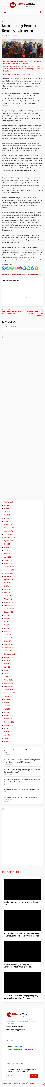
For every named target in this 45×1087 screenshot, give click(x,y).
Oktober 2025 (8, 534)
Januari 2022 (8, 680)
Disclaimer (29, 1049)
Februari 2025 (8, 560)
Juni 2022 (7, 664)
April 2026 (7, 515)
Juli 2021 (7, 699)
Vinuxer (33, 1083)
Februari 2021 (8, 715)
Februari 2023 (8, 638)
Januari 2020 (8, 741)
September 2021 (9, 693)
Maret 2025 (8, 557)
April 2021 (7, 709)
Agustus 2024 (8, 579)
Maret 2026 (8, 518)
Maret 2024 (8, 596)
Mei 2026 (7, 512)
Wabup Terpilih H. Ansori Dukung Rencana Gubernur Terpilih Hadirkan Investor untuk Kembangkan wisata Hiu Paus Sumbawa (23, 69)
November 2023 (9, 609)
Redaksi (9, 1046)
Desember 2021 (9, 683)
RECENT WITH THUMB (10, 872)
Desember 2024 (9, 567)
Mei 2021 (7, 706)
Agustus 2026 (8, 502)
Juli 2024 (7, 583)
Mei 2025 (7, 550)
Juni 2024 (7, 586)
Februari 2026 (8, 521)
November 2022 (9, 647)
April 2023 (7, 631)
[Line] (28, 268)
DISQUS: (22, 326)
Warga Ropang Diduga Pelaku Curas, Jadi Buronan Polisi (35, 313)
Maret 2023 (8, 635)
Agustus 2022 (8, 657)
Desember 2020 (9, 722)
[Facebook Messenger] (24, 268)
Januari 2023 (8, 641)
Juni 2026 (7, 508)
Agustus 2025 (8, 541)
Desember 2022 (9, 644)
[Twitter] (8, 268)
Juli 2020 (7, 728)
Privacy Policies (12, 1053)
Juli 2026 (7, 505)
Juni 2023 (7, 625)
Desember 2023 (9, 605)
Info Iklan (18, 1046)
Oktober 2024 (8, 573)
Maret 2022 (8, 673)
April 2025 (7, 554)
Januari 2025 (8, 563)
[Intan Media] (22, 7)
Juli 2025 (7, 544)
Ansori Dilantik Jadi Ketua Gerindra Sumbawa (19, 74)
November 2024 (9, 570)
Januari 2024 (8, 602)
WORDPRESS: (14, 326)
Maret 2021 (8, 712)
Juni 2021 (7, 702)
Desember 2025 (9, 528)
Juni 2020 (7, 732)
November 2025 (9, 531)
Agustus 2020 (8, 725)
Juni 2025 (7, 547)
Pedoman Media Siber (14, 1049)
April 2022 (7, 670)
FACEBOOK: (6, 326)
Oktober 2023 (8, 612)
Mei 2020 (7, 735)
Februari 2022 (8, 677)
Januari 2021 (8, 719)
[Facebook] (4, 268)
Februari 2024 (8, 599)
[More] (36, 268)
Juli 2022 (7, 660)
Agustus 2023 (8, 618)
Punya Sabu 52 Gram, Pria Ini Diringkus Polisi (11, 312)
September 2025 (9, 537)
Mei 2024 (7, 589)
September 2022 (9, 654)
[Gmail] (16, 268)
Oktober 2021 (8, 690)
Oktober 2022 (8, 651)
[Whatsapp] (12, 268)
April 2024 (7, 592)
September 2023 (9, 615)
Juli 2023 (7, 622)
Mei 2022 (7, 667)
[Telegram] (32, 268)
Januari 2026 (8, 524)
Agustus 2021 (8, 696)
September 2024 (9, 576)
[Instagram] (20, 268)
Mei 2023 (7, 628)
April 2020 (7, 738)
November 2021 (9, 686)
